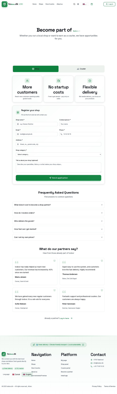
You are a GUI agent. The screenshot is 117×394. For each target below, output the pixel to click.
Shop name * (20, 120)
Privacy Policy (96, 386)
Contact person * (65, 120)
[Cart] (91, 4)
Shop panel (64, 364)
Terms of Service (109, 386)
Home (34, 4)
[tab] (36, 69)
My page (64, 360)
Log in (111, 4)
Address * (19, 140)
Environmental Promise (39, 376)
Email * (18, 130)
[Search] (74, 4)
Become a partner (67, 372)
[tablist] (58, 68)
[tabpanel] (58, 130)
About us (60, 4)
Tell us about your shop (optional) (27, 160)
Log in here (64, 318)
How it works (50, 4)
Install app (64, 376)
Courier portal (65, 368)
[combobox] (84, 4)
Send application (60, 178)
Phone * (62, 130)
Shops (41, 4)
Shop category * (21, 150)
